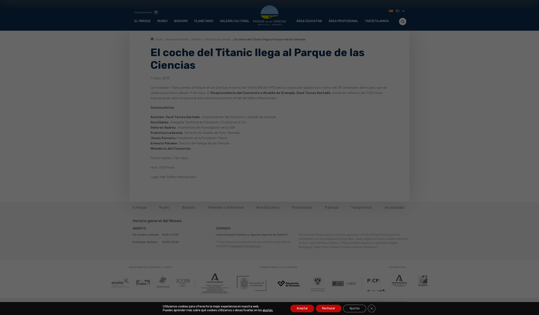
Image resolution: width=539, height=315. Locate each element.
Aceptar (302, 308)
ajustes (268, 310)
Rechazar (328, 308)
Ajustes (355, 308)
